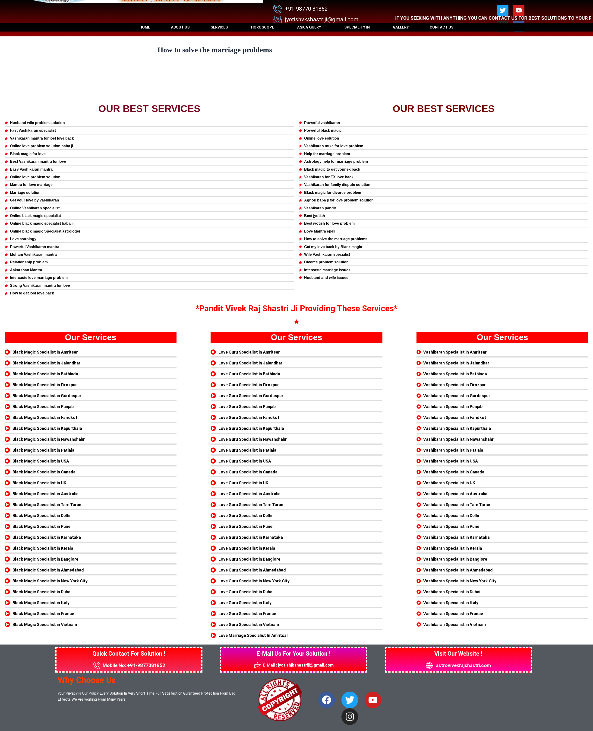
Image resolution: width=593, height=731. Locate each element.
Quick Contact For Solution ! (128, 653)
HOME (144, 27)
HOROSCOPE (262, 27)
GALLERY (401, 27)
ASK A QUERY (309, 27)
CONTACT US (442, 27)
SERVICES (219, 27)
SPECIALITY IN (357, 27)
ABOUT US (180, 27)
